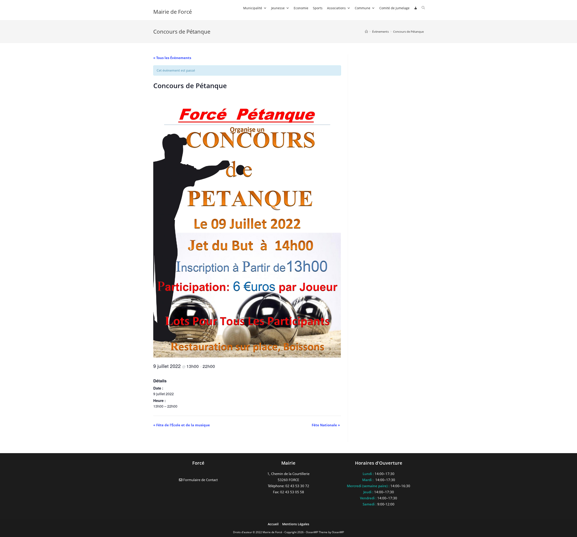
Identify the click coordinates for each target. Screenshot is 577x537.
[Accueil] (366, 32)
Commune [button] (362, 8)
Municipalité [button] (252, 8)
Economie (301, 8)
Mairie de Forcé (172, 11)
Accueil (273, 524)
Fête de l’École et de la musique (181, 425)
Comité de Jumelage (394, 8)
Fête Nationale (326, 425)
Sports (318, 8)
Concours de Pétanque (408, 32)
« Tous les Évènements (172, 57)
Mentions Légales (295, 524)
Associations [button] (336, 8)
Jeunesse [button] (278, 8)
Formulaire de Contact (200, 479)
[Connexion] (415, 8)
